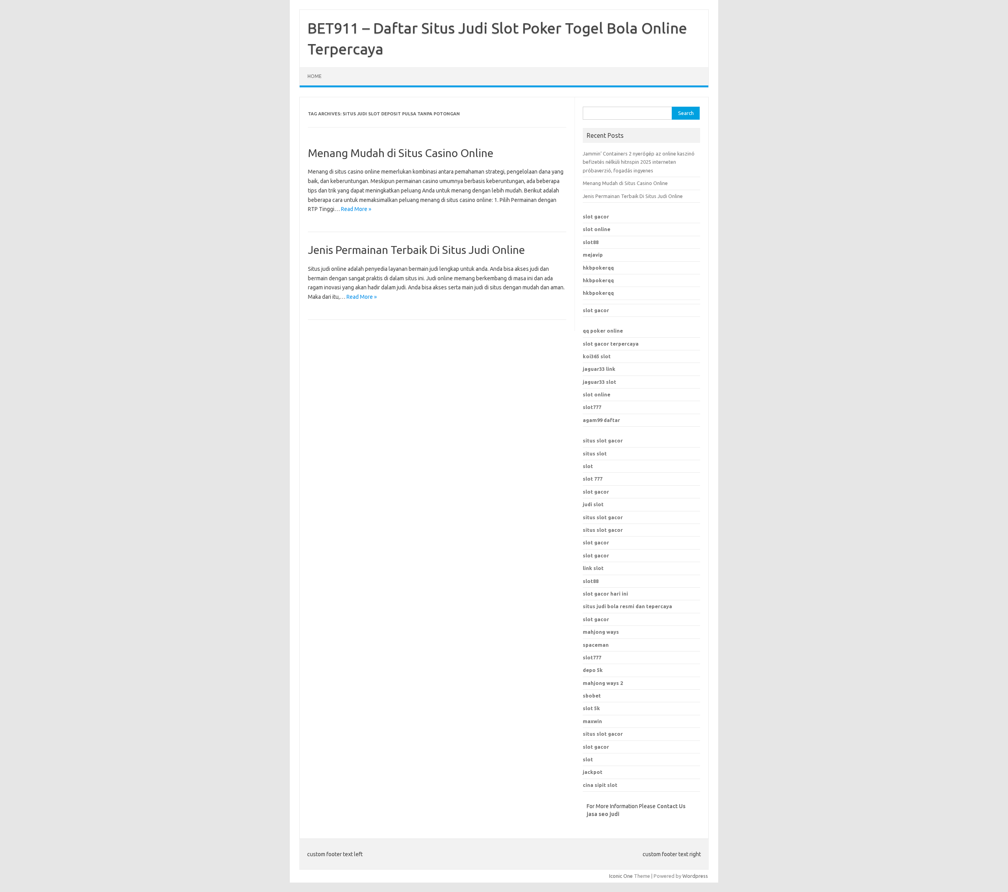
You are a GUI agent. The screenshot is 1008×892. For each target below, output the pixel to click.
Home (315, 76)
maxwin (592, 721)
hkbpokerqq (598, 267)
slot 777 (592, 478)
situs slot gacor (603, 440)
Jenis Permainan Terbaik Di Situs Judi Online (416, 250)
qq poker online (603, 330)
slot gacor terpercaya (611, 343)
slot (588, 466)
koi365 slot (597, 356)
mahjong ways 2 (603, 683)
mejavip (593, 254)
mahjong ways (601, 632)
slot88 (590, 242)
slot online (596, 229)
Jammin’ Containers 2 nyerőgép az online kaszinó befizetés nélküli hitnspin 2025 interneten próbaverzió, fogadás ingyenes (639, 162)
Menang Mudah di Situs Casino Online (400, 153)
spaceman (596, 645)
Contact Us (671, 806)
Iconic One (621, 876)
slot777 (592, 407)
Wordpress (695, 876)
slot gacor (596, 216)
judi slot (593, 504)
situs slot (595, 453)
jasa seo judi (603, 814)
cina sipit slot (600, 785)
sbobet (592, 695)
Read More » (356, 209)
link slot (593, 568)
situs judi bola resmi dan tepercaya (627, 606)
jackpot (592, 772)
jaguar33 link (599, 369)
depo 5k (593, 670)
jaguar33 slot (599, 382)
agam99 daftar (601, 420)
